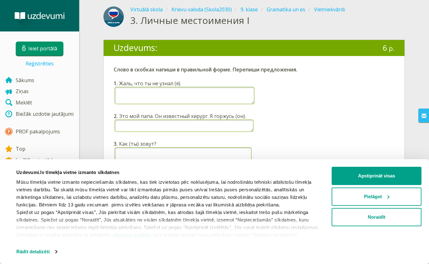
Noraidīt (376, 217)
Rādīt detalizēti (33, 251)
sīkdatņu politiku (132, 235)
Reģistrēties (40, 63)
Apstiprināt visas (376, 175)
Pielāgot (373, 196)
